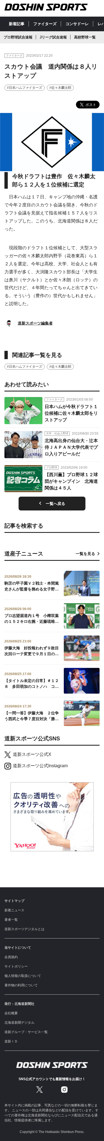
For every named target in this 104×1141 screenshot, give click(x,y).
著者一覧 (11, 920)
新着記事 (16, 24)
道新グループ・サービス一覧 (26, 1032)
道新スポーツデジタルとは (24, 929)
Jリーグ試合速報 (53, 37)
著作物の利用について (21, 985)
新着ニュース (14, 910)
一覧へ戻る (55, 503)
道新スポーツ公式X (32, 754)
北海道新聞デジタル (19, 1023)
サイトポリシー (16, 966)
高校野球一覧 (85, 37)
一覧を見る (85, 554)
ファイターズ (45, 24)
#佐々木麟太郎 (60, 88)
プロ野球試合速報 (18, 37)
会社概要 (11, 1013)
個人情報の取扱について (22, 976)
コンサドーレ (77, 24)
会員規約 (11, 957)
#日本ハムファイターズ (24, 88)
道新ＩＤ (11, 1041)
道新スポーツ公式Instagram (40, 765)
